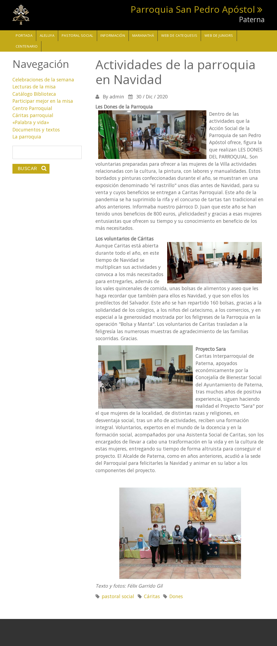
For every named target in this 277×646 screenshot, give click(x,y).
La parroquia (26, 136)
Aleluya (47, 35)
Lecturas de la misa (34, 86)
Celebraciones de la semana (43, 79)
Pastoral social (77, 35)
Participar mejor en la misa (42, 101)
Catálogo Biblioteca (34, 94)
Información (112, 35)
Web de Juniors (219, 35)
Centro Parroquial (32, 108)
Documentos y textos (36, 129)
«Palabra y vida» (30, 122)
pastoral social (118, 596)
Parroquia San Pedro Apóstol (193, 9)
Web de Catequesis (179, 35)
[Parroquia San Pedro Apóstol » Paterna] (21, 14)
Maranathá (143, 35)
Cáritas (152, 596)
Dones (176, 596)
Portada (24, 35)
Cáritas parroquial (32, 115)
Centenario (27, 46)
